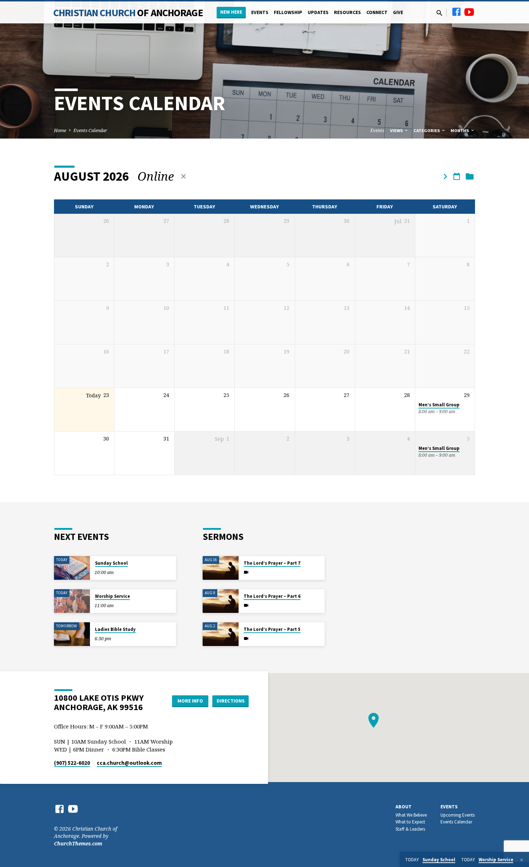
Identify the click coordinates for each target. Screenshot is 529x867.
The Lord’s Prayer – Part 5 (272, 629)
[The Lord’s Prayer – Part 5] (221, 634)
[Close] (521, 860)
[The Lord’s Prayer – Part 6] (221, 601)
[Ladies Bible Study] (72, 634)
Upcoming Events (457, 815)
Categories (427, 130)
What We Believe (411, 815)
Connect (377, 12)
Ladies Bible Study (115, 629)
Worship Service (112, 596)
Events (259, 12)
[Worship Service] (72, 601)
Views (397, 130)
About (403, 807)
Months (460, 130)
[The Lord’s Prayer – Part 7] (221, 568)
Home (60, 130)
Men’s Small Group (439, 405)
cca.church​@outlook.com (129, 762)
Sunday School (111, 563)
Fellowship (288, 12)
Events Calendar (90, 130)
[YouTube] (469, 11)
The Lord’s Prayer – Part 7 (272, 563)
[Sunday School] (72, 568)
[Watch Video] (246, 572)
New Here (231, 12)
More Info (190, 700)
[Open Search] (439, 13)
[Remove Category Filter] (183, 176)
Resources (347, 12)
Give (398, 12)
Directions (231, 700)
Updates (318, 12)
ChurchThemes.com (78, 843)
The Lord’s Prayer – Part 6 (272, 596)
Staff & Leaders (410, 829)
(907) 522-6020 (72, 762)
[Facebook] (456, 11)
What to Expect (410, 822)
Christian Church (128, 12)
